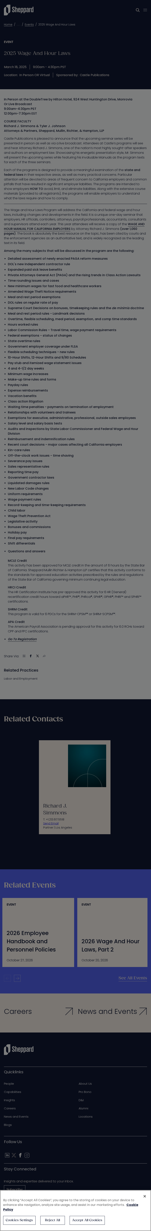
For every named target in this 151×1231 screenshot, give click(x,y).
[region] (75, 1210)
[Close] (144, 1196)
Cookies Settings (19, 1220)
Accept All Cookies (87, 1220)
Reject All (52, 1220)
